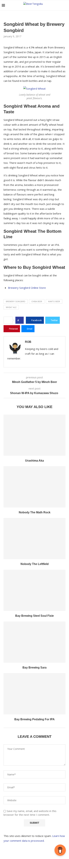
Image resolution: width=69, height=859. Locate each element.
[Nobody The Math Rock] (34, 486)
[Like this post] (21, 320)
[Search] (65, 5)
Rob (28, 341)
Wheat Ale (11, 307)
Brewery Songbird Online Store (27, 287)
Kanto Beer (54, 301)
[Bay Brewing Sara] (34, 642)
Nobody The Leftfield (35, 563)
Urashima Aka (34, 460)
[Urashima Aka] (34, 435)
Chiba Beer (36, 301)
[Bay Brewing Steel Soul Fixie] (34, 590)
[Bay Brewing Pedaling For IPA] (34, 693)
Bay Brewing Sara (34, 667)
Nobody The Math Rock (34, 512)
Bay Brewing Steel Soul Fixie (34, 615)
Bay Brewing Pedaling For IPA (34, 719)
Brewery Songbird (15, 301)
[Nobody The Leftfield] (34, 538)
